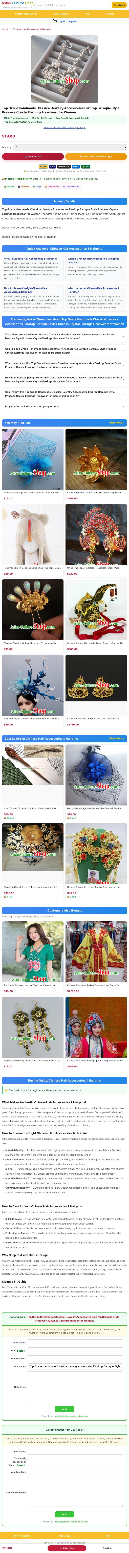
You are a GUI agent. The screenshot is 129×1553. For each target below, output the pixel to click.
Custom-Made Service (26, 14)
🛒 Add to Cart (33, 156)
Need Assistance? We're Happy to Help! (64, 127)
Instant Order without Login (96, 156)
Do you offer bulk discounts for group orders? (64, 406)
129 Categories (61, 14)
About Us (64, 1535)
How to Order (21, 1535)
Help (107, 1535)
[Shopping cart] (55, 21)
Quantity (7, 147)
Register (73, 21)
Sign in (62, 21)
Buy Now (107, 1548)
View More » (116, 422)
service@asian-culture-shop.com (71, 1416)
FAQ (87, 14)
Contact (110, 14)
